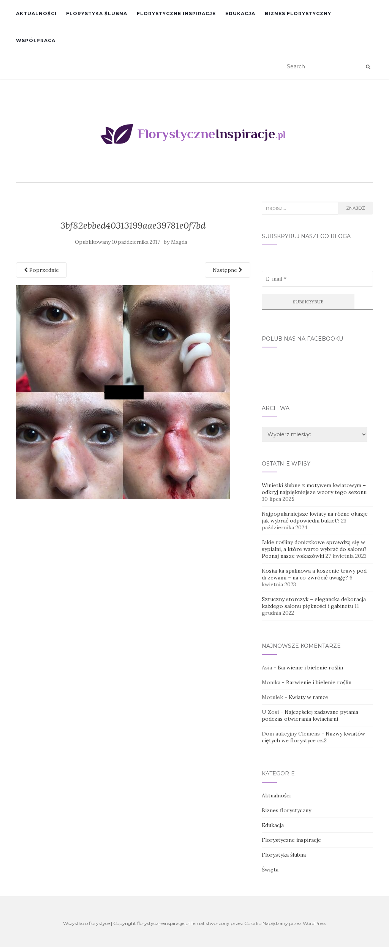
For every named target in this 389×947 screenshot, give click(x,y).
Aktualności (36, 13)
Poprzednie (43, 270)
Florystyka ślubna (96, 13)
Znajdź (355, 208)
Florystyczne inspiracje (176, 13)
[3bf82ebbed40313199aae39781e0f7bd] (123, 391)
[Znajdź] (368, 67)
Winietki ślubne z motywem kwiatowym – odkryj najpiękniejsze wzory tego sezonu (314, 489)
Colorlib (252, 923)
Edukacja (240, 13)
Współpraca (35, 40)
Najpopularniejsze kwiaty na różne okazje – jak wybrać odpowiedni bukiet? (317, 517)
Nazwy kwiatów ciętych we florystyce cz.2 (313, 737)
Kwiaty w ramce (308, 697)
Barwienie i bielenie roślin (310, 667)
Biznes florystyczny (298, 13)
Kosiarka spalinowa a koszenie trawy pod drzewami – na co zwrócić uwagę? (314, 574)
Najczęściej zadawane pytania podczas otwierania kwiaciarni (310, 715)
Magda (179, 242)
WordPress (314, 923)
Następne (226, 270)
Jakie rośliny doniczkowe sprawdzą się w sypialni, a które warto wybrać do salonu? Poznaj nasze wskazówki (314, 549)
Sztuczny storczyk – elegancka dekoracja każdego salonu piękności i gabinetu (314, 602)
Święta (270, 869)
